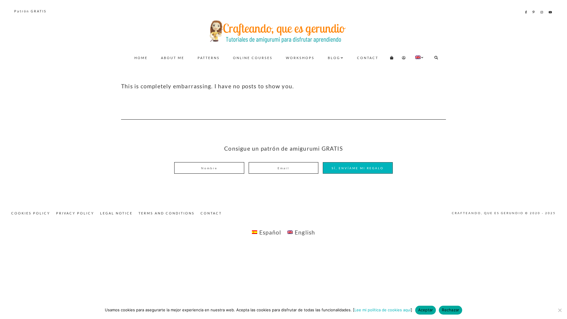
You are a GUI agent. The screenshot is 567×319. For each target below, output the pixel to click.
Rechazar (450, 309)
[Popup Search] (436, 58)
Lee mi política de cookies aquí (382, 309)
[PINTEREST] (534, 12)
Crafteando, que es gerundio (283, 31)
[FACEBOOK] (526, 12)
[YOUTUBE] (551, 12)
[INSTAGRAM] (542, 12)
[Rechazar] (560, 310)
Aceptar (425, 309)
